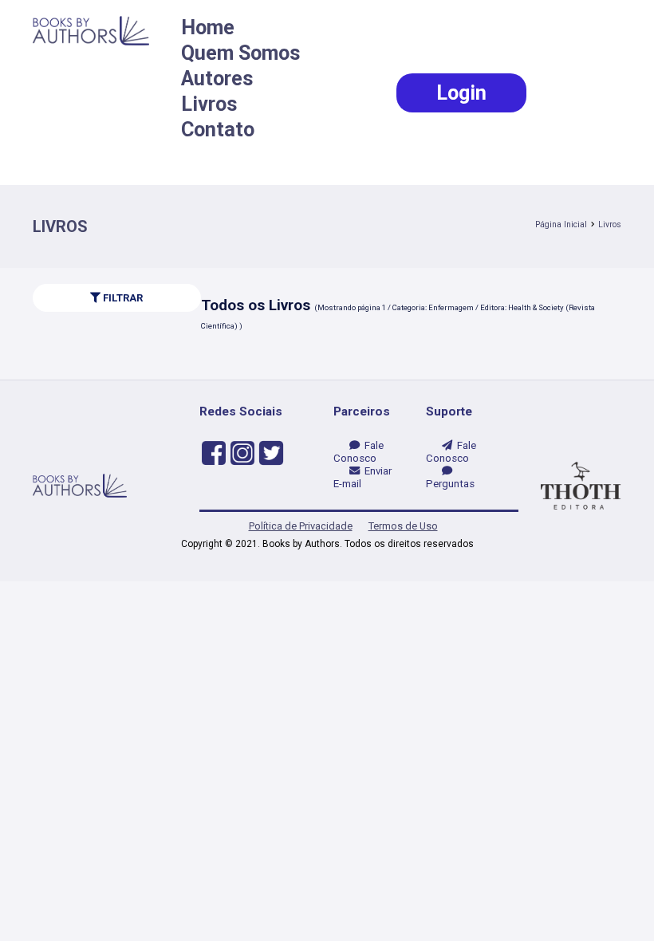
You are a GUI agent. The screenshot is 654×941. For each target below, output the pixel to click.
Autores (217, 78)
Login (461, 92)
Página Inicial (561, 224)
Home (207, 27)
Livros (209, 104)
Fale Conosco (358, 451)
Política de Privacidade (301, 526)
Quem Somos (241, 53)
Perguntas (450, 477)
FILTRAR (121, 298)
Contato (217, 129)
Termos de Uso (403, 526)
